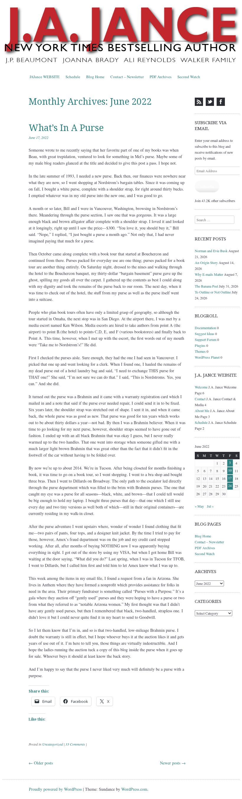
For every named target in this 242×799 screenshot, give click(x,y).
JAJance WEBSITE (45, 76)
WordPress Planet (207, 357)
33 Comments (75, 744)
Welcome (201, 387)
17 (230, 477)
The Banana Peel (206, 286)
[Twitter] (210, 102)
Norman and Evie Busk (211, 250)
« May (199, 506)
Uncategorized (52, 744)
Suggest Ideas (204, 333)
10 (230, 470)
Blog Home (95, 76)
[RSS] (199, 102)
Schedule (73, 76)
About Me (202, 410)
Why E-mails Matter (209, 274)
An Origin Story (206, 262)
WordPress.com (134, 789)
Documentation (205, 327)
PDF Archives (160, 76)
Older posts (41, 763)
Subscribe (207, 186)
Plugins (200, 345)
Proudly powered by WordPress (55, 789)
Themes (200, 351)
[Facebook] (221, 102)
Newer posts (173, 763)
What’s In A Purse (66, 128)
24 (230, 485)
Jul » (210, 506)
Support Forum (205, 339)
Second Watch (188, 76)
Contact (200, 398)
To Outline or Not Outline (213, 292)
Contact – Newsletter (127, 76)
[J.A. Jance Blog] (121, 36)
